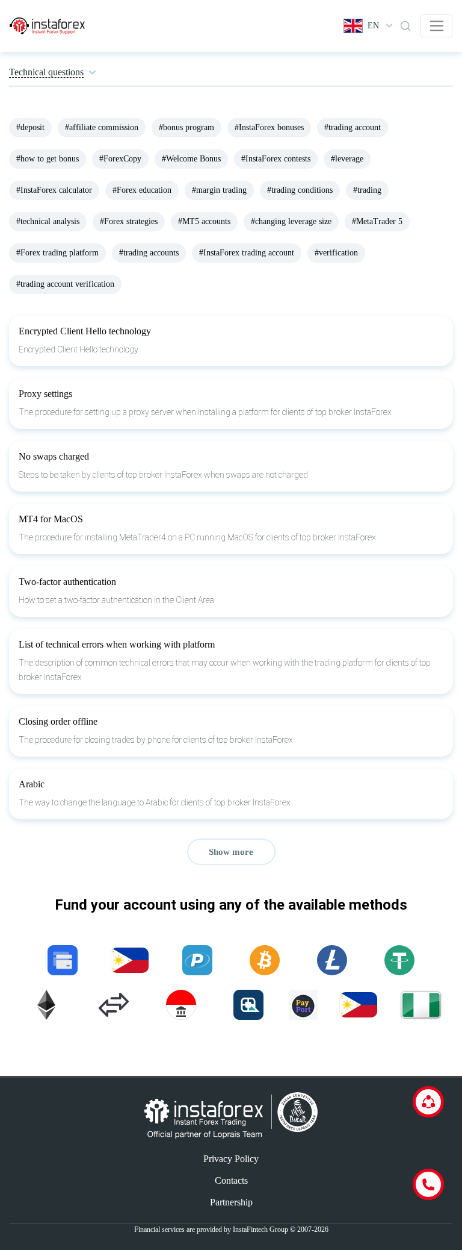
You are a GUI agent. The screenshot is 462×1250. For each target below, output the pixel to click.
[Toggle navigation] (436, 25)
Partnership (231, 1202)
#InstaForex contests (275, 158)
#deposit (30, 127)
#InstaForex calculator (54, 190)
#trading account (352, 127)
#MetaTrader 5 (377, 221)
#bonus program (186, 127)
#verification (336, 252)
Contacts (231, 1180)
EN (373, 25)
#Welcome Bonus (191, 158)
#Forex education (141, 190)
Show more (231, 852)
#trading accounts (149, 252)
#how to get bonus (47, 158)
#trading (367, 190)
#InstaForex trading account (246, 252)
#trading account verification (65, 284)
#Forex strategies (129, 221)
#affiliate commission (101, 127)
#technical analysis (47, 221)
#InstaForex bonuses (269, 127)
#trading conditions (300, 190)
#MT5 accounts (204, 221)
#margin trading (219, 190)
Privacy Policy (231, 1159)
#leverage (347, 158)
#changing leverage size (291, 221)
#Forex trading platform (57, 252)
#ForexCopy (120, 158)
